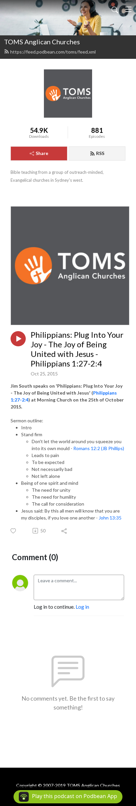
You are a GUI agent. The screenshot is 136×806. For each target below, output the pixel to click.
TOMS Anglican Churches (42, 42)
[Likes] (13, 530)
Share (42, 153)
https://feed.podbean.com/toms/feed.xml (53, 52)
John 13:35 (110, 517)
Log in (82, 606)
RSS (100, 153)
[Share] (64, 530)
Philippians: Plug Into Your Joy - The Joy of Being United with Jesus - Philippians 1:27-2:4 (77, 349)
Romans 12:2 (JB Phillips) (98, 448)
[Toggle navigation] (128, 9)
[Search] (115, 9)
